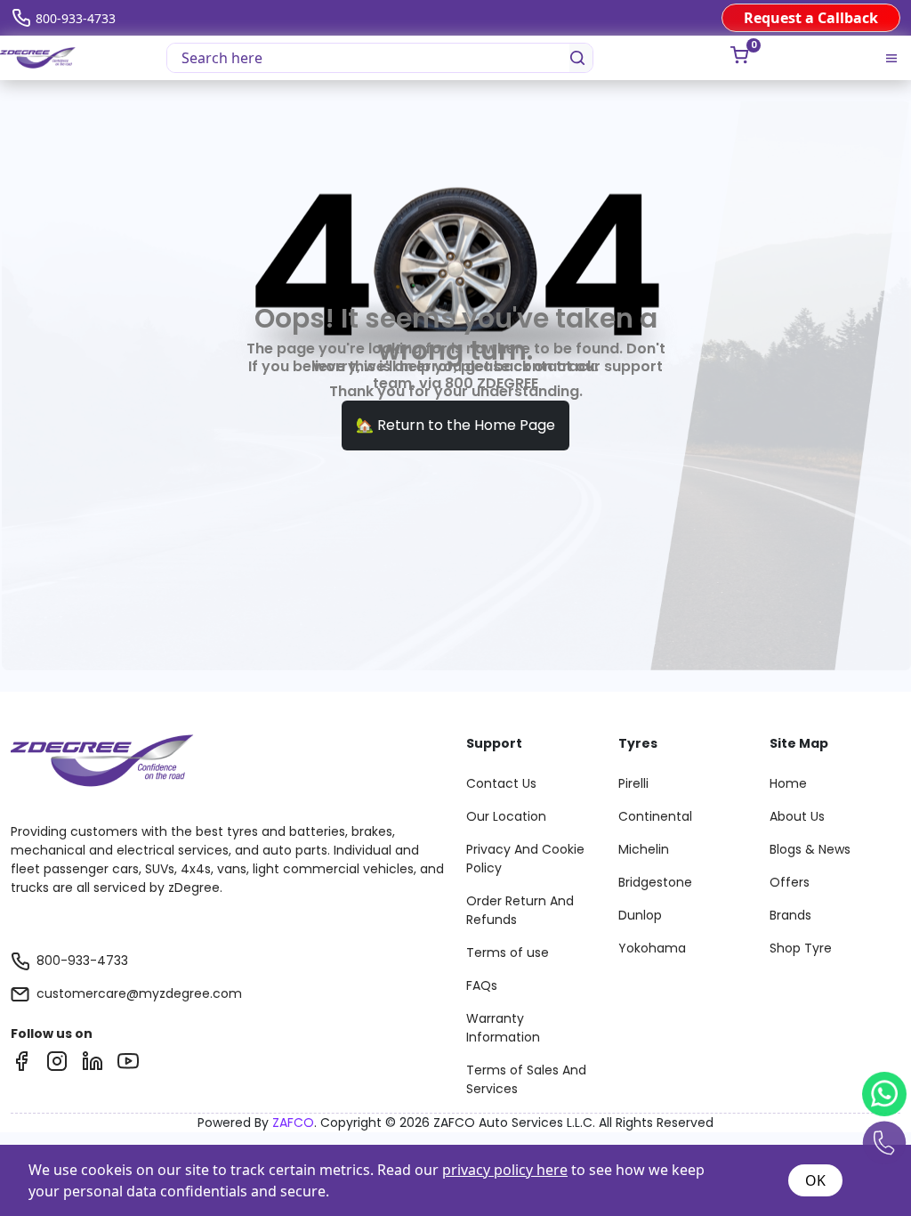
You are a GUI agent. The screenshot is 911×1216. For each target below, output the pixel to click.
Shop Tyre (801, 948)
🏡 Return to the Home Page (455, 425)
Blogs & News (810, 849)
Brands (790, 915)
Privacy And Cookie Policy (525, 858)
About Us (797, 816)
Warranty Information (503, 1027)
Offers (790, 882)
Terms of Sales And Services (526, 1079)
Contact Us (501, 783)
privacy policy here (505, 1170)
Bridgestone (655, 882)
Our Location (506, 816)
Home (788, 783)
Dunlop (640, 915)
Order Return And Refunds (520, 910)
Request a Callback (811, 18)
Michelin (643, 849)
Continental (655, 816)
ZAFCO (293, 1122)
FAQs (481, 985)
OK (815, 1180)
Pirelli (633, 783)
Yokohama (652, 948)
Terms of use (507, 952)
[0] (739, 55)
